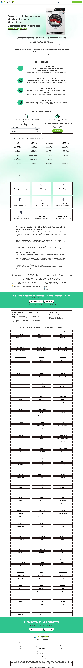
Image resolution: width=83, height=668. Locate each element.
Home (8, 6)
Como (41, 533)
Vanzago (20, 461)
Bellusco (62, 471)
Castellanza (62, 575)
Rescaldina (20, 435)
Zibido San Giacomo (20, 467)
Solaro (62, 451)
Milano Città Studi (62, 334)
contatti (48, 2)
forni (20, 203)
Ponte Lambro (42, 552)
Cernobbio (63, 529)
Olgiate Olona (20, 601)
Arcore (20, 471)
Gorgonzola (41, 399)
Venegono (20, 614)
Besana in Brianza (41, 474)
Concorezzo (41, 487)
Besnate (62, 565)
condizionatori (41, 189)
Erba (63, 533)
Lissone (20, 497)
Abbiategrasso (63, 357)
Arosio (62, 516)
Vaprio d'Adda (41, 461)
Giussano (42, 490)
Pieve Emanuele (20, 428)
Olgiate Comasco (20, 552)
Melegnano (62, 412)
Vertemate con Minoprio (20, 562)
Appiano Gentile (41, 516)
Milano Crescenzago (20, 337)
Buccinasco (41, 370)
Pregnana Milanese (63, 432)
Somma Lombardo (20, 607)
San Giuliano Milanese (62, 441)
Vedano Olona (63, 611)
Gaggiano (42, 396)
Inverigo (62, 539)
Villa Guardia (41, 562)
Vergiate (41, 614)
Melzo (20, 415)
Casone (20, 412)
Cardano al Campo (20, 572)
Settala (20, 451)
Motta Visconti (41, 415)
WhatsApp (24, 28)
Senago (41, 448)
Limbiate (63, 493)
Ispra (63, 588)
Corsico (20, 392)
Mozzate (63, 549)
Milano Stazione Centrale (20, 357)
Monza (20, 500)
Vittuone (63, 464)
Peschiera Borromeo (41, 425)
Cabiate (62, 520)
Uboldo (20, 611)
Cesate (20, 386)
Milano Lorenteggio (63, 344)
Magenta (63, 406)
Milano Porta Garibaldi (41, 347)
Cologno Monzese (62, 386)
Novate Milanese (20, 419)
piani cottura (62, 216)
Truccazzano (20, 458)
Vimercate (20, 513)
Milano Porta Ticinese (20, 350)
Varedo (62, 507)
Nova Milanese (63, 500)
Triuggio (20, 507)
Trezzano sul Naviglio (41, 454)
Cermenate (41, 529)
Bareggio (63, 363)
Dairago (20, 396)
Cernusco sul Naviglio (62, 379)
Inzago (20, 402)
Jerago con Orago (20, 591)
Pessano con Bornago (62, 425)
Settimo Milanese (41, 451)
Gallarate (20, 585)
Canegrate (63, 373)
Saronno (20, 604)
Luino (63, 594)
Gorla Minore (20, 588)
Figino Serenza (42, 536)
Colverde (20, 533)
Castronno (41, 578)
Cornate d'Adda (62, 487)
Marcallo (62, 409)
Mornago (63, 598)
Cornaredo (62, 389)
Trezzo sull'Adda (62, 454)
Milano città (41, 331)
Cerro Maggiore (41, 383)
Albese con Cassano (63, 513)
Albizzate (63, 562)
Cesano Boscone (62, 383)
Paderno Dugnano (62, 419)
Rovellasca (20, 555)
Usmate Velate (41, 507)
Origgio (41, 601)
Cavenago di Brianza (20, 484)
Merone (20, 549)
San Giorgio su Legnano (41, 441)
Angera (20, 565)
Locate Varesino (41, 542)
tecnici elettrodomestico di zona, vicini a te (39, 54)
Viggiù (62, 614)
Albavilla (41, 513)
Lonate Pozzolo (41, 594)
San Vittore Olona (20, 445)
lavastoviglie (20, 216)
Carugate (20, 376)
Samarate (63, 601)
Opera (41, 419)
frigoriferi (41, 203)
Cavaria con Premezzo (62, 578)
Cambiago (41, 373)
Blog (58, 2)
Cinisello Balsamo (41, 386)
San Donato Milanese (20, 441)
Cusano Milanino (62, 392)
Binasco (41, 366)
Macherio (41, 497)
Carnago (41, 572)
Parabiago (41, 422)
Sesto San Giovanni (63, 448)
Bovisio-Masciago (20, 477)
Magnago (20, 409)
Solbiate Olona (63, 604)
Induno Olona (41, 588)
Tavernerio (20, 559)
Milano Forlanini (20, 340)
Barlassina (41, 471)
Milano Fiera (62, 337)
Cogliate (20, 487)
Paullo (62, 422)
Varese (41, 611)
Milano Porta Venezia (41, 350)
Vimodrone (41, 464)
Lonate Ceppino (20, 594)
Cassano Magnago (41, 575)
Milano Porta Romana (62, 347)
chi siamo (43, 2)
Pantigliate (20, 422)
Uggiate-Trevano (62, 559)
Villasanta (63, 510)
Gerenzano (62, 585)
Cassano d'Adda (62, 376)
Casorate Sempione (20, 575)
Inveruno (63, 399)
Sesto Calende (42, 604)
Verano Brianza (42, 510)
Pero (20, 425)
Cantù (41, 523)
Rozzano (41, 438)
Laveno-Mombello (62, 591)
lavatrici (42, 216)
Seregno (20, 503)
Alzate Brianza (20, 516)
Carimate (42, 526)
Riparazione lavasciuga (41, 653)
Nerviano (63, 415)
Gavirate (41, 585)
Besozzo (20, 568)
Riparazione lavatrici (41, 656)
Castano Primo (41, 379)
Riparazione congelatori (41, 648)
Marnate (41, 598)
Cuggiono (42, 392)
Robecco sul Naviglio (62, 435)
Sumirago (42, 607)
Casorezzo (41, 376)
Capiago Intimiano (20, 526)
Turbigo (41, 458)
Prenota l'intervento (78, 1)
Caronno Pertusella (63, 572)
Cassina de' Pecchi (20, 379)
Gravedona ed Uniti (20, 539)
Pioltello (41, 428)
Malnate (20, 598)
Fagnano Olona (42, 581)
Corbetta (20, 389)
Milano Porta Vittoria (62, 350)
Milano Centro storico (41, 334)
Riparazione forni (41, 650)
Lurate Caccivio (41, 546)
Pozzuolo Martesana (41, 432)
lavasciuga (63, 203)
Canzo (62, 523)
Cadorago (20, 523)
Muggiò (41, 500)
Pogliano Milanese (62, 428)
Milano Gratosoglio (63, 340)
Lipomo (20, 542)
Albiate (62, 467)
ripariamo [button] (30, 2)
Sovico (62, 503)
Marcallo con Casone (41, 409)
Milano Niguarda (20, 347)
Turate (41, 559)
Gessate (20, 399)
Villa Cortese (20, 464)
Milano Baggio (63, 331)
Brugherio (63, 477)
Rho (41, 435)
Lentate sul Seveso (20, 493)
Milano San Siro (63, 353)
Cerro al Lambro (20, 383)
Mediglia (41, 412)
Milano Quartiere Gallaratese (20, 353)
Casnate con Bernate (20, 529)
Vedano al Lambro (20, 510)
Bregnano (42, 520)
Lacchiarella (41, 402)
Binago (20, 520)
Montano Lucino (41, 549)
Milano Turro (41, 357)
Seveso (41, 503)
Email (63, 648)
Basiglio (20, 366)
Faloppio (20, 536)
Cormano (42, 389)
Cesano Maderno (62, 484)
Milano (20, 331)
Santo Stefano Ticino (41, 445)
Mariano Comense (62, 546)
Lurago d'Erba (20, 546)
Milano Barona (20, 334)
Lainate (62, 402)
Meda (63, 497)
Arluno (62, 360)
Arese (41, 360)
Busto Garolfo (20, 373)
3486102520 (58, 130)
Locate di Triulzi (41, 406)
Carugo (62, 526)
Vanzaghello (62, 458)
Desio (20, 490)
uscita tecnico (53, 2)
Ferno (63, 581)
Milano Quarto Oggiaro (41, 353)
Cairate (62, 568)
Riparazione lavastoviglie (41, 655)
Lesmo (41, 493)
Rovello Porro (41, 555)
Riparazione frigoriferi (41, 651)
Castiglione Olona (20, 578)
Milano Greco (20, 344)
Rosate (20, 438)
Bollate (62, 366)
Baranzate (41, 363)
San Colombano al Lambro (62, 438)
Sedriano (63, 445)
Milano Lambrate (41, 344)
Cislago (20, 581)
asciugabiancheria (20, 189)
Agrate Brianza (42, 467)
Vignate (62, 461)
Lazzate (62, 490)
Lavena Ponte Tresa (41, 591)
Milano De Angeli (41, 337)
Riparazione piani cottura (41, 658)
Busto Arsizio (41, 568)
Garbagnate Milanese (62, 396)
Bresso (20, 370)
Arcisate (41, 565)
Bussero (62, 370)
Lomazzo (63, 542)
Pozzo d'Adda (20, 432)
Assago (20, 363)
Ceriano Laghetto (41, 484)
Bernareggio (20, 474)
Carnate (62, 480)
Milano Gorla (41, 340)
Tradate (62, 607)
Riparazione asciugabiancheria (42, 645)
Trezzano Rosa (20, 454)
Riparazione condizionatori (41, 646)
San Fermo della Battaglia (62, 555)
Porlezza (62, 552)
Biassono (63, 474)
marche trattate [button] (36, 2)
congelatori (63, 189)
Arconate (20, 360)
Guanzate (42, 539)
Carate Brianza (42, 480)
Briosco (41, 477)
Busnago (20, 480)
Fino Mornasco (63, 536)
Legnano (20, 406)
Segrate (20, 448)
